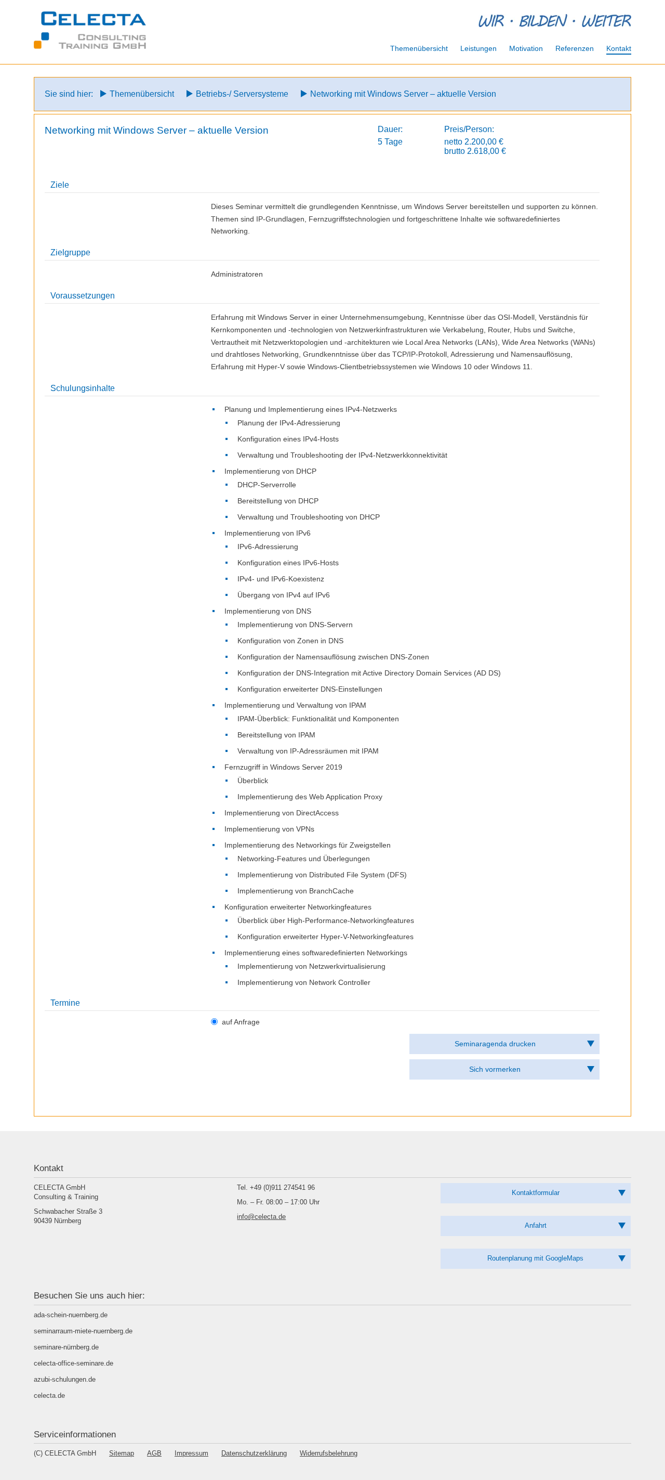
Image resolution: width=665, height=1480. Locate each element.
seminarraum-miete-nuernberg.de (83, 1331)
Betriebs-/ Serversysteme (242, 93)
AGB (154, 1453)
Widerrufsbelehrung (328, 1453)
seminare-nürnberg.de (66, 1347)
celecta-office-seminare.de (73, 1363)
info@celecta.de (261, 1217)
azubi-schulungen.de (65, 1379)
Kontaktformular (536, 1193)
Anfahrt (536, 1225)
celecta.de (49, 1395)
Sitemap (121, 1453)
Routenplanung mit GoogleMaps (535, 1258)
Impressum (191, 1453)
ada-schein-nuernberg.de (71, 1315)
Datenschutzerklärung (254, 1453)
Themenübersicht (142, 93)
